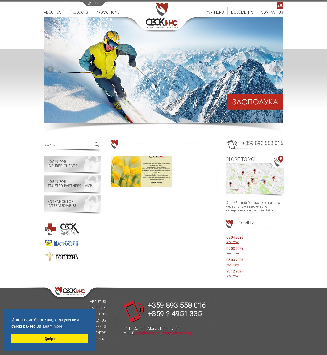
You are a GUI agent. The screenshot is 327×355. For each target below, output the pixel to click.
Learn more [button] (52, 326)
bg (96, 3)
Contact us (272, 12)
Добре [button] (50, 339)
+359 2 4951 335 (175, 313)
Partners (214, 12)
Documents (242, 12)
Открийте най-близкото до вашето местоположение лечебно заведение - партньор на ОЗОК (253, 184)
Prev (50, 69)
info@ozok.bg (148, 333)
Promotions (108, 12)
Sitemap (99, 339)
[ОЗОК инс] (162, 27)
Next (277, 69)
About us (53, 12)
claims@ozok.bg (176, 333)
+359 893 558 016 (262, 143)
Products (78, 12)
